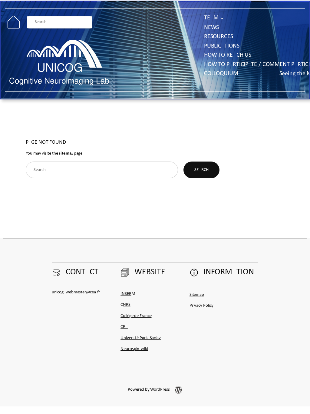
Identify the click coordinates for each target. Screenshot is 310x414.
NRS (126, 304)
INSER (125, 294)
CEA (124, 327)
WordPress (160, 389)
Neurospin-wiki (134, 349)
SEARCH (201, 170)
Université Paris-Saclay (140, 338)
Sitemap (197, 294)
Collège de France (135, 316)
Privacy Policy (202, 305)
